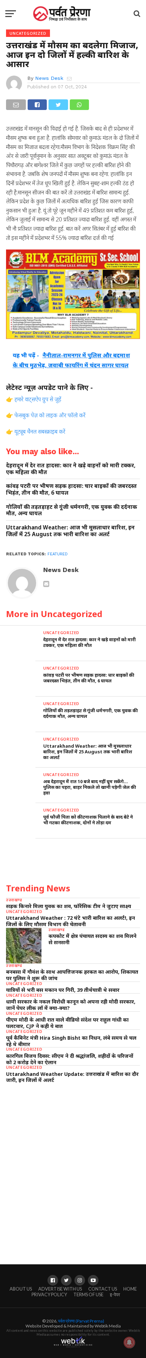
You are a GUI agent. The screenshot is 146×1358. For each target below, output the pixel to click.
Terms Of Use (88, 1294)
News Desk (49, 78)
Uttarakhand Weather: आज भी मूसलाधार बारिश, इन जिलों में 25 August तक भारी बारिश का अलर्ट (70, 530)
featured (57, 554)
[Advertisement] (73, 1167)
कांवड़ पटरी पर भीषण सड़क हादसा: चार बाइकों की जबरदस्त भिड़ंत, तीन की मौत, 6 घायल (71, 489)
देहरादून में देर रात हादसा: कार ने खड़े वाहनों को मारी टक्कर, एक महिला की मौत (70, 468)
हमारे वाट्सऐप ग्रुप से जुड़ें (38, 399)
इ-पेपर (115, 1294)
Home (130, 1289)
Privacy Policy (49, 1294)
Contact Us (102, 1289)
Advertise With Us (60, 1289)
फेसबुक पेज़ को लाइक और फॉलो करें (50, 415)
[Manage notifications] (129, 1342)
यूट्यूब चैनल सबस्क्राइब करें (40, 431)
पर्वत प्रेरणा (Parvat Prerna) (81, 1321)
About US (21, 1289)
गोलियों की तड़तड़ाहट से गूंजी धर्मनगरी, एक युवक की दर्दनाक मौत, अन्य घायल (71, 510)
